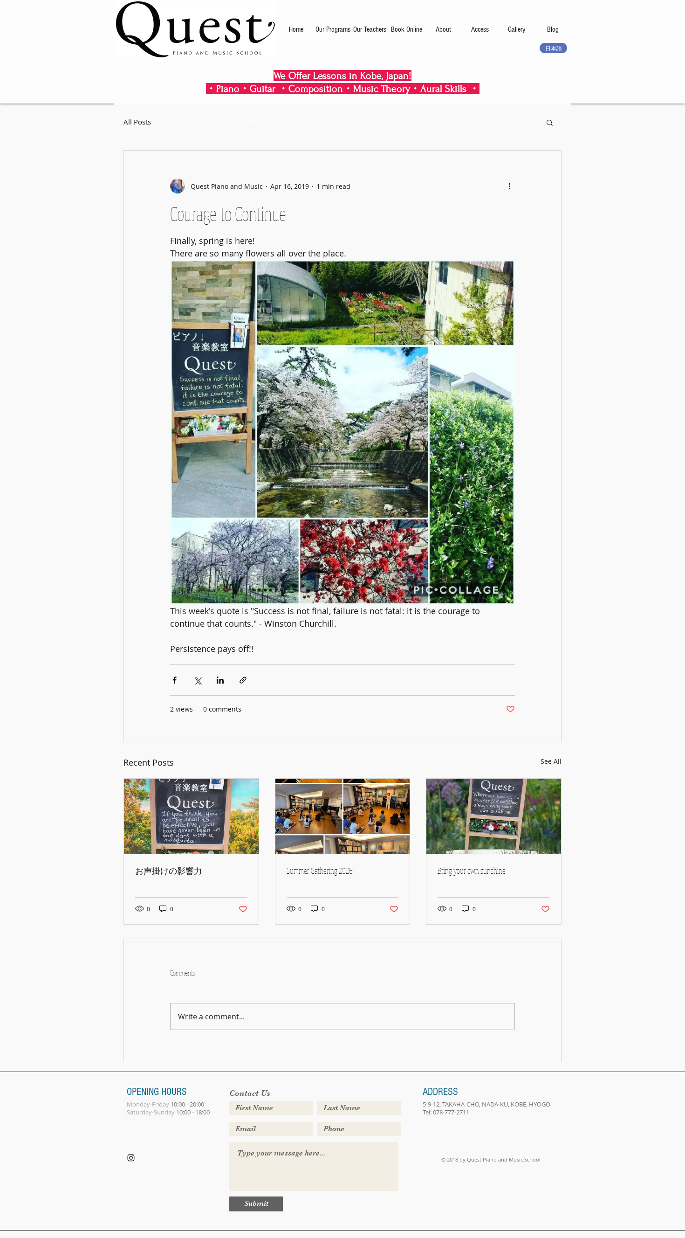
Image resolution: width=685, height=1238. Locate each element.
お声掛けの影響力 (168, 870)
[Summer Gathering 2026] (342, 816)
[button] (549, 122)
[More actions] (509, 186)
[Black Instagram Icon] (131, 1157)
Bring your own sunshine (472, 870)
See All (551, 761)
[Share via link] (243, 680)
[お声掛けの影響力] (191, 816)
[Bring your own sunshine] (493, 816)
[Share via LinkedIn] (220, 680)
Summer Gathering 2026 (320, 870)
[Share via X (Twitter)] (197, 680)
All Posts (137, 122)
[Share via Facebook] (174, 680)
